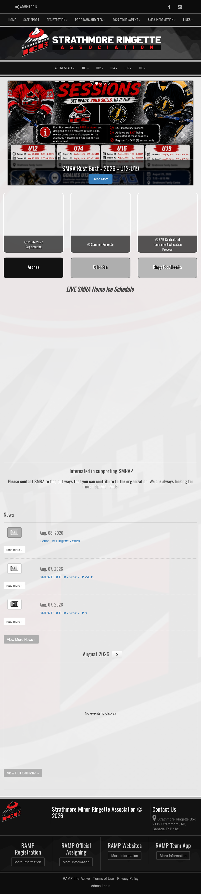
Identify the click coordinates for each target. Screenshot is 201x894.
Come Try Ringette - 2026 (60, 540)
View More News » (21, 639)
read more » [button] (14, 549)
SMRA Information (160, 19)
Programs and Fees (89, 19)
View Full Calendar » (23, 772)
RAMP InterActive (76, 878)
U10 (84, 68)
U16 (127, 68)
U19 (141, 68)
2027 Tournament (125, 19)
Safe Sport (31, 19)
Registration (56, 19)
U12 (98, 68)
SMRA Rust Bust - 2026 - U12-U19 (67, 576)
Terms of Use (103, 878)
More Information (27, 861)
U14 (113, 68)
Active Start (63, 68)
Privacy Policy (127, 878)
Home (12, 19)
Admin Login (100, 885)
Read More (100, 178)
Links (186, 19)
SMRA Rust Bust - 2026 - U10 (63, 612)
